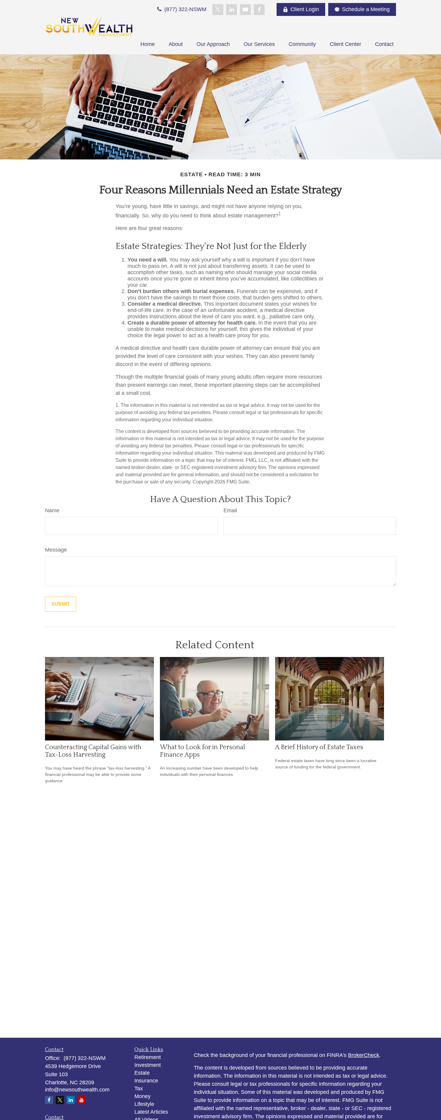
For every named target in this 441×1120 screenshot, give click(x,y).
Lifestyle (144, 1104)
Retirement (147, 1057)
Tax (138, 1088)
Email (230, 510)
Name (52, 510)
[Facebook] (259, 9)
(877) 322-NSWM (184, 9)
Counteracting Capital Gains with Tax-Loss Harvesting (93, 750)
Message (56, 550)
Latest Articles (151, 1112)
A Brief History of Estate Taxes (319, 747)
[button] (147, 44)
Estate (142, 1073)
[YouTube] (245, 9)
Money (142, 1096)
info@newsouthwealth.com (77, 1090)
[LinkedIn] (231, 9)
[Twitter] (217, 9)
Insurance (146, 1081)
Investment (147, 1065)
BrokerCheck (363, 1055)
